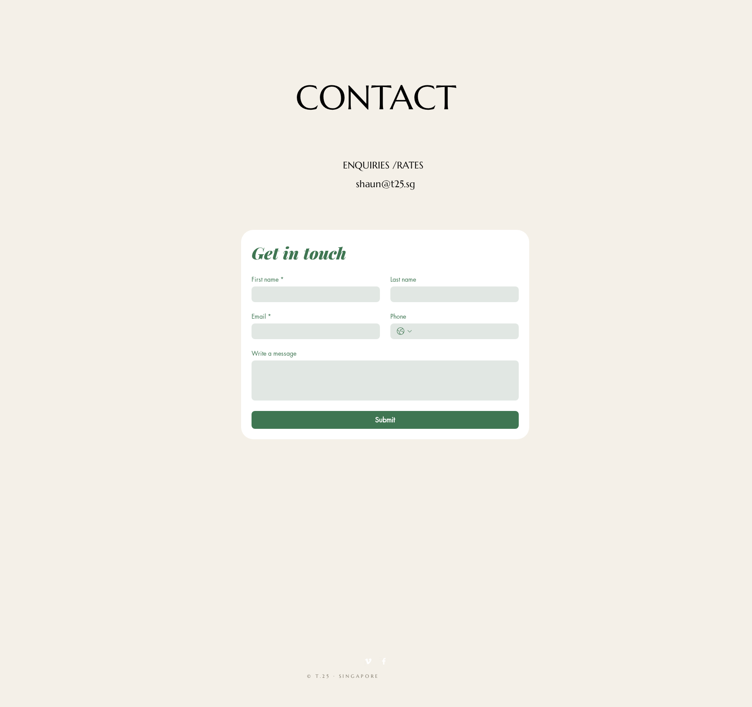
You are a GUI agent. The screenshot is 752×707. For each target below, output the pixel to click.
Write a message (274, 353)
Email (261, 316)
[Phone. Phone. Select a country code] (404, 331)
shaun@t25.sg (385, 184)
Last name (403, 279)
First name (268, 279)
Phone (398, 316)
